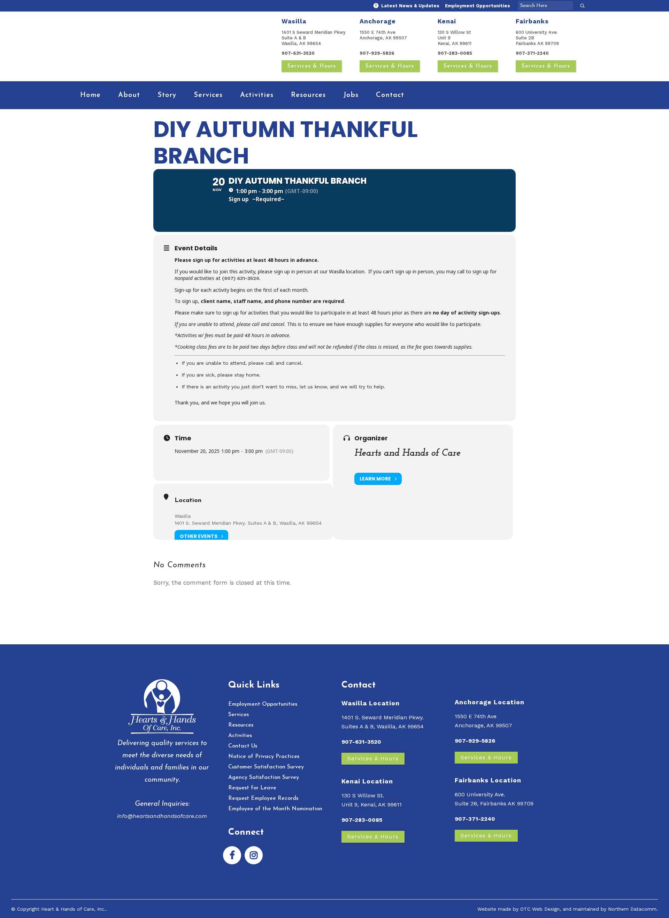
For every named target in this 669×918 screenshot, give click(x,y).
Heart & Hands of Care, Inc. (73, 909)
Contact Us (242, 746)
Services (238, 715)
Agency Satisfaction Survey (263, 777)
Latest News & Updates (409, 5)
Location (188, 501)
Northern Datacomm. (633, 909)
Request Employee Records (263, 798)
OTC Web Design (540, 909)
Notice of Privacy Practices (263, 756)
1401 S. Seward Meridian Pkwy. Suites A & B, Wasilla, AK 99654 (248, 523)
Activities (240, 735)
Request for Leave (252, 788)
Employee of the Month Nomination (275, 809)
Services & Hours (311, 66)
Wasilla (183, 516)
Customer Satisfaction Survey (266, 767)
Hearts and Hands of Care (407, 453)
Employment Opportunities (477, 5)
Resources (240, 725)
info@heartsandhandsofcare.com (162, 816)
